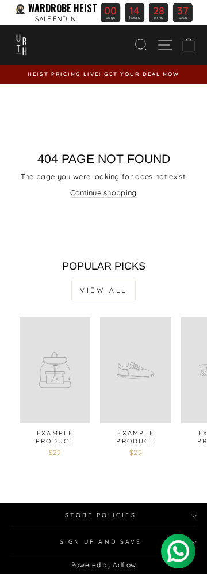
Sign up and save (100, 541)
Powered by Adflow (103, 564)
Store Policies (100, 515)
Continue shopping (103, 192)
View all (103, 290)
